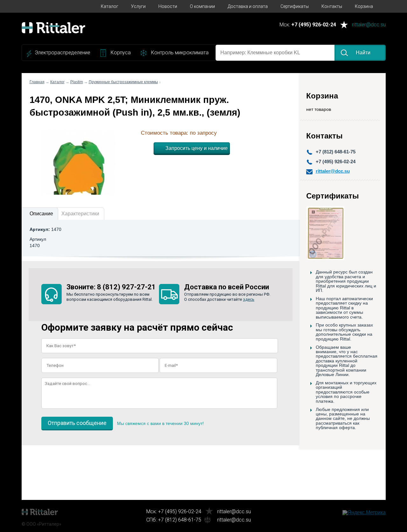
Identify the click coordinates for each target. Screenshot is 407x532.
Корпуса (121, 53)
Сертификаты (294, 6)
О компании (202, 6)
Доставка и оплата (248, 6)
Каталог (109, 6)
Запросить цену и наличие (196, 148)
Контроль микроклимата (180, 53)
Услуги (138, 6)
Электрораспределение (62, 53)
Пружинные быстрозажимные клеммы (123, 82)
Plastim (76, 82)
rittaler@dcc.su (369, 25)
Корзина (364, 6)
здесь (248, 299)
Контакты (331, 6)
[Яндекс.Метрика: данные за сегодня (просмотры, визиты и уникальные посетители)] (364, 512)
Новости (167, 6)
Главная (37, 82)
